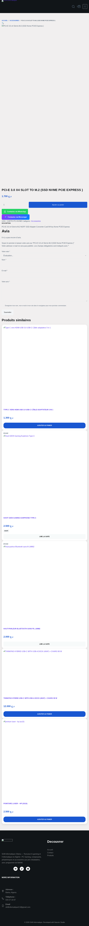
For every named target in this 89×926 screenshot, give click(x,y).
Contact (50, 853)
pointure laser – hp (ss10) (15, 803)
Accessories (36, 221)
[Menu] (85, 6)
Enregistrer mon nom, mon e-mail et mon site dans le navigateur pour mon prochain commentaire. (35, 305)
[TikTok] (22, 869)
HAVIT (6, 531)
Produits (50, 855)
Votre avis (6, 281)
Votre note (6, 251)
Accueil (50, 850)
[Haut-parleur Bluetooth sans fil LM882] (44, 586)
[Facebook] (15, 869)
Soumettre (7, 312)
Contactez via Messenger (17, 217)
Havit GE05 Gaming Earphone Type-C (19, 518)
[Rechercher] (73, 6)
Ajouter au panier (58, 205)
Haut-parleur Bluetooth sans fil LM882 (21, 629)
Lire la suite (44, 536)
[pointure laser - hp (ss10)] (44, 761)
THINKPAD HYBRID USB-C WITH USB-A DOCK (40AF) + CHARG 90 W (30, 698)
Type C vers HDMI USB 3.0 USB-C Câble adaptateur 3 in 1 (28, 410)
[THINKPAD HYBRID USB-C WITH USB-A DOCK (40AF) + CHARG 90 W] (44, 673)
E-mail (4, 271)
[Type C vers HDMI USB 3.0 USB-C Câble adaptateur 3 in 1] (44, 367)
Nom (4, 260)
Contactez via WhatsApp (16, 211)
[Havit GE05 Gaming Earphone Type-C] (44, 476)
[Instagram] (28, 869)
